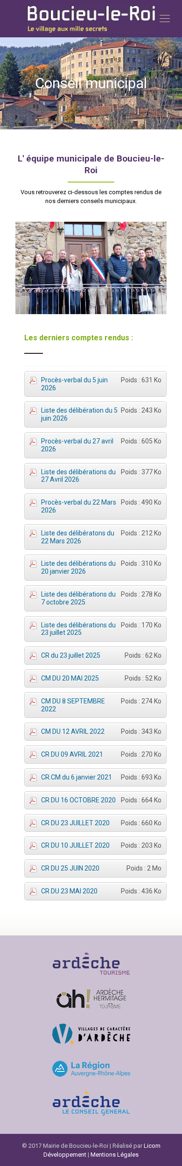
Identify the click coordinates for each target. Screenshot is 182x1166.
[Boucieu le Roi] (91, 19)
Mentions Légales (115, 1154)
